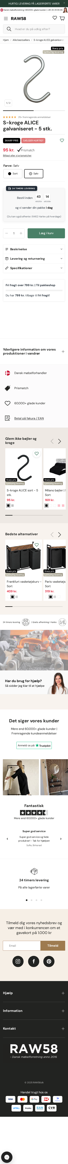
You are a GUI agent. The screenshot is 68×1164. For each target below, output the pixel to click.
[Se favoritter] (55, 17)
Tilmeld (52, 938)
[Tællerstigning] (21, 233)
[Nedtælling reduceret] (6, 233)
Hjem (6, 40)
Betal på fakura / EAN (29, 410)
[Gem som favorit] (62, 140)
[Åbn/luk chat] (6, 1157)
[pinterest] (49, 953)
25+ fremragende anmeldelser (34, 117)
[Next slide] (60, 831)
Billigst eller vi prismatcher (17, 155)
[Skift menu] (6, 18)
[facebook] (33, 953)
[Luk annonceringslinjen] (64, 3)
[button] (34, 29)
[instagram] (18, 953)
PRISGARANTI (33, 3)
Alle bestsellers (21, 40)
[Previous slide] (7, 831)
